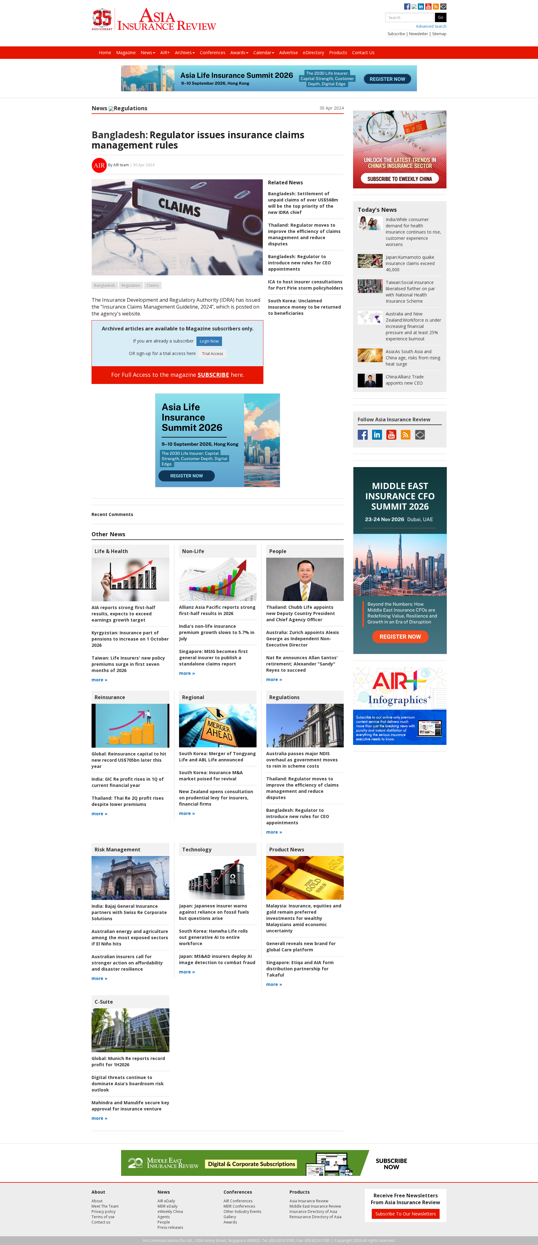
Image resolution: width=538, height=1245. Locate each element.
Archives (183, 52)
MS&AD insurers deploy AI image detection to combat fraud (217, 959)
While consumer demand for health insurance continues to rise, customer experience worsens (413, 231)
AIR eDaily (166, 1201)
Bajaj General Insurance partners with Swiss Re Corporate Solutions (129, 912)
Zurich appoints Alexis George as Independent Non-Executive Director (302, 638)
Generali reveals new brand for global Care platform (301, 946)
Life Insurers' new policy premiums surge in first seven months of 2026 (128, 664)
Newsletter (418, 33)
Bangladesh (104, 285)
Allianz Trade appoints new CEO (405, 380)
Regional (193, 697)
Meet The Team (105, 1206)
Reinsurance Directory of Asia (316, 1216)
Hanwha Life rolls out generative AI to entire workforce (213, 937)
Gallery (230, 1216)
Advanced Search (431, 26)
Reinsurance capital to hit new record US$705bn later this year (129, 760)
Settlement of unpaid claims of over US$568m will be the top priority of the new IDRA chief (303, 203)
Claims (152, 285)
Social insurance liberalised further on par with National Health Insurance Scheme (410, 291)
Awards (237, 52)
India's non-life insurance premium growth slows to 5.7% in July (216, 632)
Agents (164, 1216)
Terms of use (103, 1216)
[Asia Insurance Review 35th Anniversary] (154, 19)
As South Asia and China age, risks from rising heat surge (413, 357)
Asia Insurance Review (309, 1201)
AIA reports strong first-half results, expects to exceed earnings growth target (123, 613)
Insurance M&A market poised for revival (211, 775)
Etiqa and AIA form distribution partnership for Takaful (300, 968)
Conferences (212, 52)
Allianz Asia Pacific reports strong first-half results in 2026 (217, 610)
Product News (286, 849)
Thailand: (278, 225)
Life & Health (111, 551)
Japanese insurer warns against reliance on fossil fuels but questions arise (214, 912)
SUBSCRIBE (213, 374)
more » (99, 680)
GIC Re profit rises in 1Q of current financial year (128, 782)
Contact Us (363, 52)
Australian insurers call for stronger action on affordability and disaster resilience (127, 963)
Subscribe (396, 33)
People (277, 551)
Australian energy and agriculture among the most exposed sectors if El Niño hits (130, 937)
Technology (196, 849)
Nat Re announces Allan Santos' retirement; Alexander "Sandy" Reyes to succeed (302, 664)
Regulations (130, 108)
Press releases (170, 1227)
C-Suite (104, 1001)
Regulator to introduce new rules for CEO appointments (299, 262)
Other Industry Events (242, 1211)
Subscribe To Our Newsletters (405, 1214)
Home (105, 52)
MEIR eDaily (167, 1206)
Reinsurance (110, 697)
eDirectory (313, 52)
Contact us (101, 1222)
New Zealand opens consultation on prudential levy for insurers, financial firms (216, 797)
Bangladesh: (120, 134)
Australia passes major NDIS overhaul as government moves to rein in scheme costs (302, 759)
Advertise (288, 52)
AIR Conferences (238, 1201)
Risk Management (117, 849)
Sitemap (439, 33)
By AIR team (118, 165)
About (97, 1201)
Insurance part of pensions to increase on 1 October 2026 (130, 639)
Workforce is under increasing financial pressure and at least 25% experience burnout (413, 326)
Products (338, 52)
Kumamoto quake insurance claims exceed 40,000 (410, 263)
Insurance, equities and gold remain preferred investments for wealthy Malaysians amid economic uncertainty (303, 918)
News (146, 52)
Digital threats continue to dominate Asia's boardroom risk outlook (128, 1083)
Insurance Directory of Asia (313, 1211)
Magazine (126, 52)
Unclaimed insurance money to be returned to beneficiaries (304, 307)
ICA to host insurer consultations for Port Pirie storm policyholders (305, 285)
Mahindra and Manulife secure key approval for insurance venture (130, 1106)
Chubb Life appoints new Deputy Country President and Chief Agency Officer (300, 613)
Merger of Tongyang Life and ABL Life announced (217, 756)
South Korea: (282, 301)
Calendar (262, 52)
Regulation (130, 285)
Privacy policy (104, 1211)
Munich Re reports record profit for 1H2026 (128, 1061)
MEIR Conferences (239, 1206)
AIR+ (165, 52)
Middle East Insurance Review (315, 1206)
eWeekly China (170, 1211)
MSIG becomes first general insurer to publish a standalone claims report (213, 657)
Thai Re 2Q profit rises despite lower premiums (128, 801)
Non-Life (193, 551)
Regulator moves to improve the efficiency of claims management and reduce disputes (304, 234)
